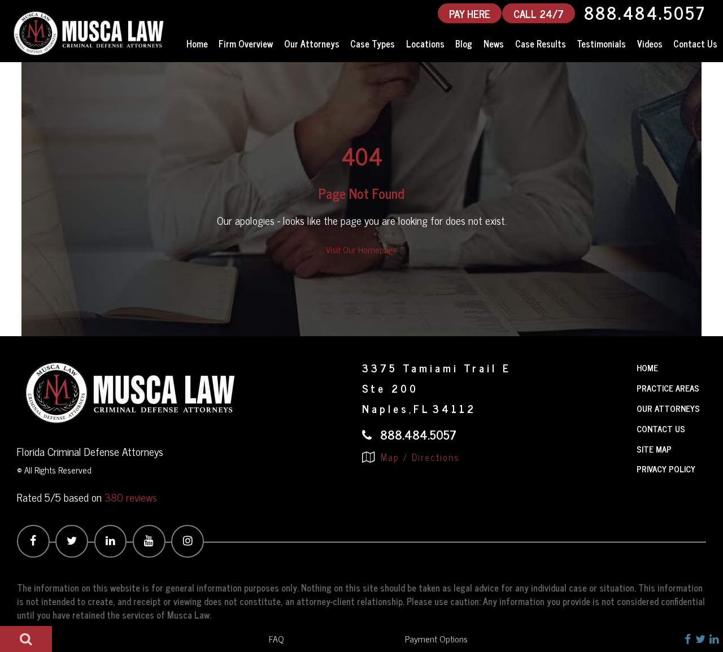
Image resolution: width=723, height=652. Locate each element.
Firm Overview (246, 43)
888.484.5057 (645, 13)
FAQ (276, 638)
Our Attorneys (311, 43)
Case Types (372, 43)
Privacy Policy (666, 469)
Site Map (654, 449)
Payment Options (436, 638)
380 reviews (130, 497)
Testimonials (601, 43)
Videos (650, 43)
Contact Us (695, 43)
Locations (425, 43)
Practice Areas (668, 388)
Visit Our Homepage (361, 249)
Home (197, 43)
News (494, 43)
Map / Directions (418, 457)
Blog (463, 43)
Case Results (540, 43)
